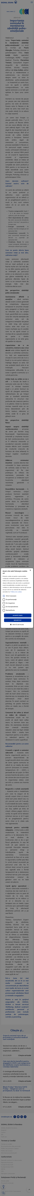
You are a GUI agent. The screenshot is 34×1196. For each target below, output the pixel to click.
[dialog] (17, 598)
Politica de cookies (16, 592)
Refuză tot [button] (17, 620)
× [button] (30, 570)
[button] (17, 624)
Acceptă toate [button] (17, 615)
